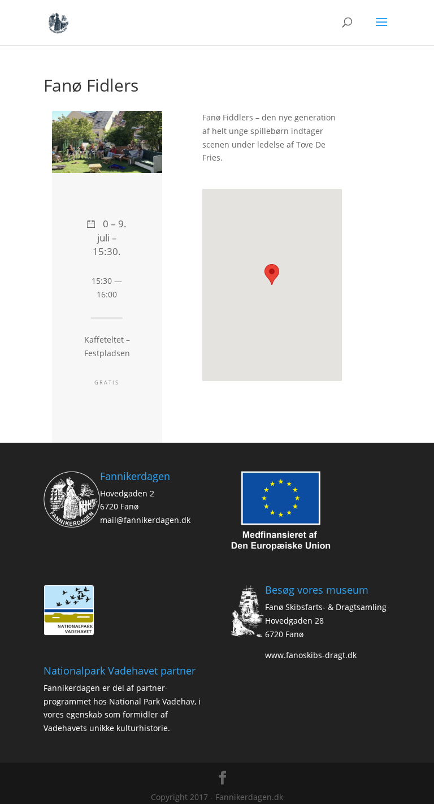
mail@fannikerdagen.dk (145, 520)
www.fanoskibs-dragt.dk (311, 655)
